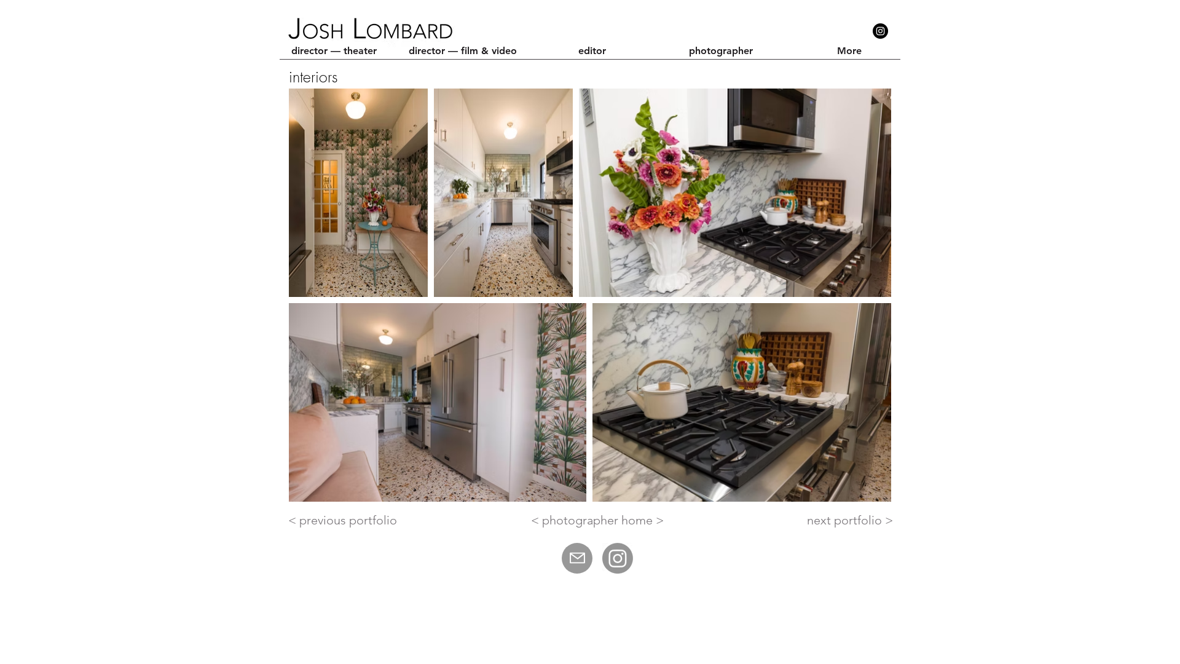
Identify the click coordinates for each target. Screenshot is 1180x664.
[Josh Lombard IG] (617, 558)
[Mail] (577, 558)
